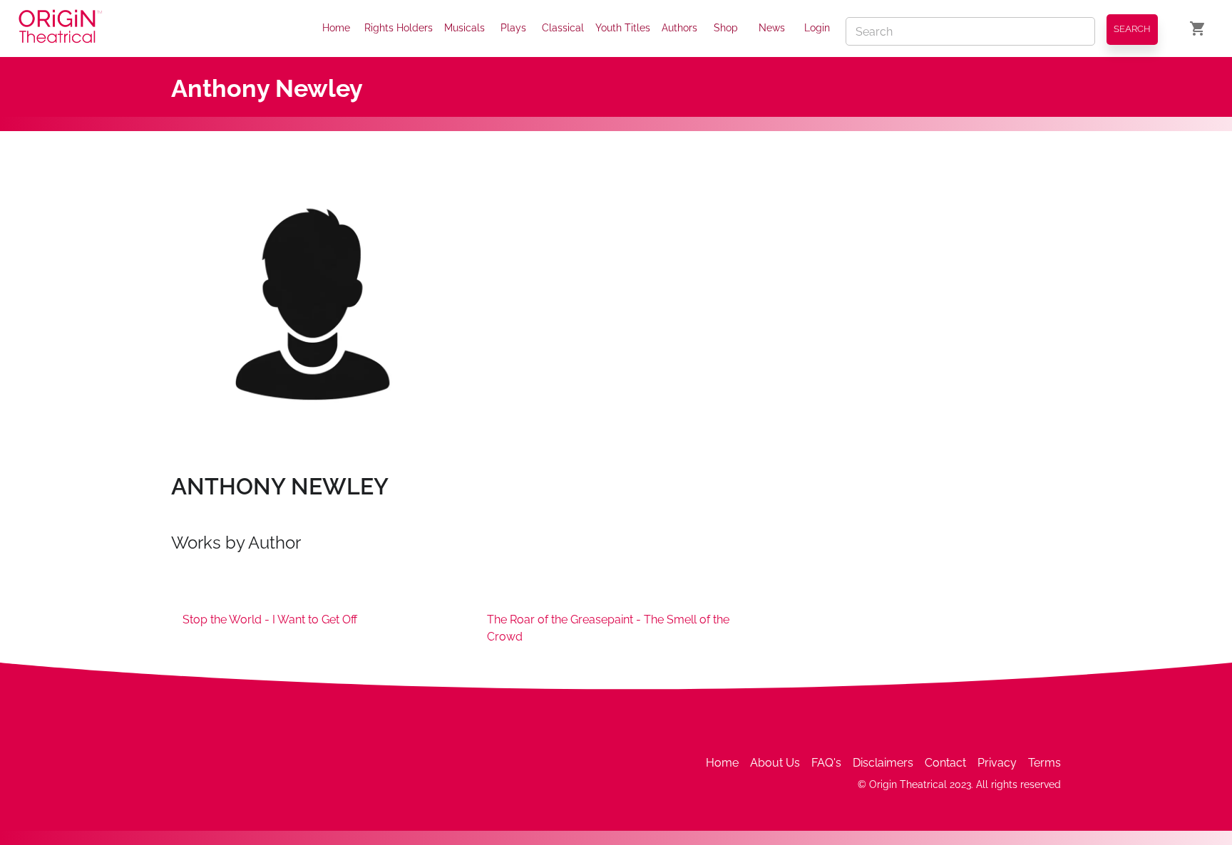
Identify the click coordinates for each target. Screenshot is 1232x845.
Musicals (464, 27)
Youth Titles (622, 27)
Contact (945, 762)
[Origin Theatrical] (60, 29)
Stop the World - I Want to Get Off (270, 619)
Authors (679, 27)
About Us (775, 762)
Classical (563, 27)
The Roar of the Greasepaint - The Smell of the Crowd (608, 628)
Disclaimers (883, 762)
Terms (1044, 762)
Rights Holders (398, 27)
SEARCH (1132, 29)
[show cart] (1198, 28)
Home (336, 27)
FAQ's (826, 762)
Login (817, 27)
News (772, 27)
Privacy (997, 762)
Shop (726, 27)
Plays (513, 27)
